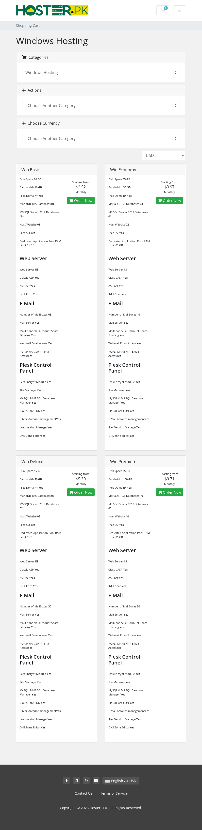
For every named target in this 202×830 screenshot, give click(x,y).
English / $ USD (123, 780)
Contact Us (83, 793)
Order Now (82, 200)
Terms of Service (114, 793)
